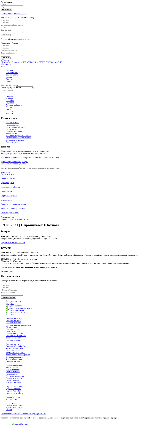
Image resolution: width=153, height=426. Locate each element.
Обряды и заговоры (14, 378)
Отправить (6, 35)
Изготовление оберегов (15, 127)
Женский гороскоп (13, 338)
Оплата (9, 77)
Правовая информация (10, 414)
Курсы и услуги (7, 174)
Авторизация (6, 9)
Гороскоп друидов (13, 361)
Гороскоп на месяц (13, 323)
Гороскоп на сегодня (14, 318)
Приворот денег (12, 125)
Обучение (10, 103)
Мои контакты (12, 73)
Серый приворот (12, 370)
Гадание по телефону (14, 393)
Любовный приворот (14, 365)
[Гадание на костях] (14, 306)
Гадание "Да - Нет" (13, 391)
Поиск (15, 85)
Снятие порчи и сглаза (15, 140)
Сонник (9, 107)
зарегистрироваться (48, 267)
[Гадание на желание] (15, 310)
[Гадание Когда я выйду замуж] (19, 308)
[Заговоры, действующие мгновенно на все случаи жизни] (25, 151)
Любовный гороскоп (14, 333)
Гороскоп (9, 96)
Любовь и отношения (14, 405)
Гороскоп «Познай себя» (16, 346)
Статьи (8, 109)
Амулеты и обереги (14, 105)
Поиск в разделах (8, 87)
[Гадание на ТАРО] (14, 301)
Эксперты (10, 101)
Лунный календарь (13, 380)
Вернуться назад (7, 271)
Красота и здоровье (14, 408)
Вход (3, 66)
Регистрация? (6, 14)
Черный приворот (13, 372)
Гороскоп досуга (12, 344)
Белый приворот (12, 367)
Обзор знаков (11, 327)
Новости (9, 114)
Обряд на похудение (14, 131)
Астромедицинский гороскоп (18, 355)
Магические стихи (13, 382)
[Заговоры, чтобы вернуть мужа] (14, 162)
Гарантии (10, 79)
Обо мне (9, 71)
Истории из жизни (13, 397)
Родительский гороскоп (15, 353)
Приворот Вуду (12, 374)
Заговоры (10, 98)
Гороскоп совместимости (16, 336)
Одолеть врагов (12, 142)
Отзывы (9, 81)
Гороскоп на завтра (13, 321)
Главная (4, 219)
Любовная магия (12, 123)
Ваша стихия (11, 331)
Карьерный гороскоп (14, 348)
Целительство (11, 129)
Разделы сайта (7, 85)
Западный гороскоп (14, 359)
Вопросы (9, 111)
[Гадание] (10, 304)
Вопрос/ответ (14, 219)
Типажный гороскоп (14, 357)
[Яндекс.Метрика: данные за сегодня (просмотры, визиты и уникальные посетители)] (19, 424)
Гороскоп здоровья (13, 340)
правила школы (12, 75)
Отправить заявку (8, 297)
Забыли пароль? (19, 14)
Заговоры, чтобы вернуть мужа (13, 164)
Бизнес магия (11, 133)
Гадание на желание (14, 387)
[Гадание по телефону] (15, 312)
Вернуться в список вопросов (13, 243)
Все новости (6, 172)
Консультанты (11, 399)
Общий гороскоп (13, 329)
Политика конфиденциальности (33, 414)
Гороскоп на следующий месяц (18, 325)
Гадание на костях (13, 389)
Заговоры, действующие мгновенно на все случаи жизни (24, 154)
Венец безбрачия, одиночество (18, 138)
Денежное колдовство (15, 376)
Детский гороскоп (13, 350)
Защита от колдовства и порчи (18, 136)
